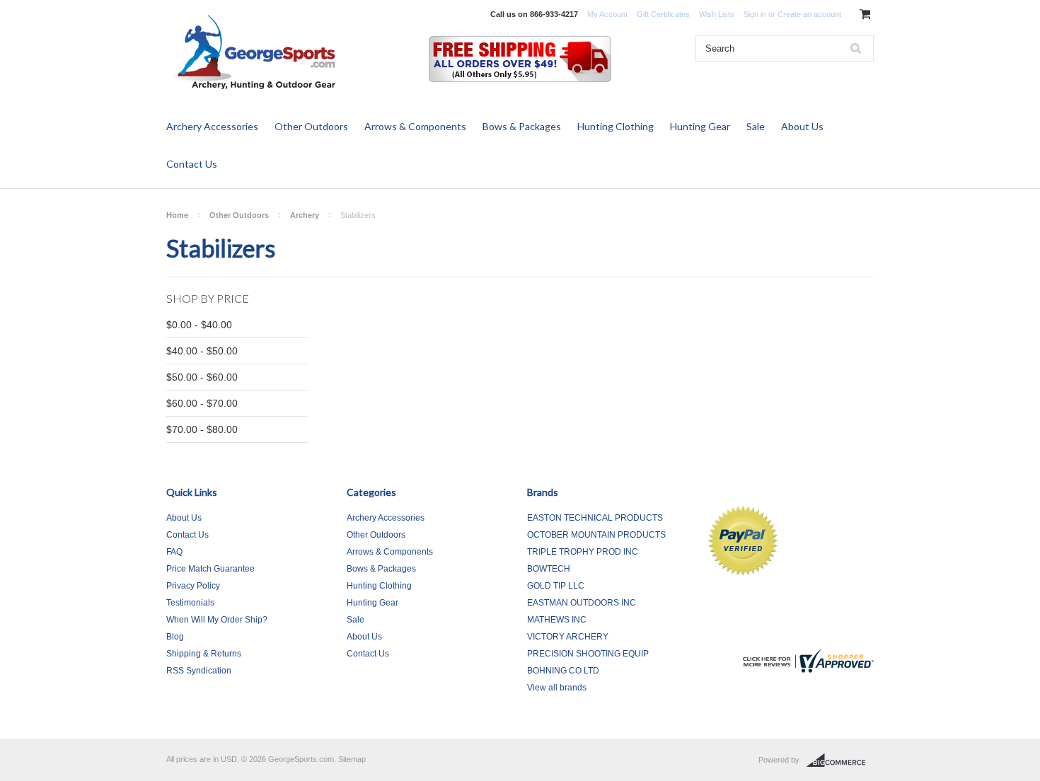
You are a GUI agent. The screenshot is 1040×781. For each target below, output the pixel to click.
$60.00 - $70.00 (202, 403)
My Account (607, 14)
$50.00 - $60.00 (202, 377)
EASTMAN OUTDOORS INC (581, 603)
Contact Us (191, 164)
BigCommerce (840, 760)
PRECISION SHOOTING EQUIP (588, 654)
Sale (755, 126)
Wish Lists (716, 14)
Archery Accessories (212, 126)
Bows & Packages (522, 126)
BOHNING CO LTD (563, 671)
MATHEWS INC (557, 620)
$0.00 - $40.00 (199, 324)
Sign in (755, 14)
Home (177, 215)
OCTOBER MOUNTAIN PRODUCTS (596, 535)
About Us (802, 126)
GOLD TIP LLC (555, 586)
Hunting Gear (700, 126)
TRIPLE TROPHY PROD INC (582, 552)
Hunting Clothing (615, 126)
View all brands (557, 688)
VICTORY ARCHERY (567, 637)
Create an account (809, 14)
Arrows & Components (415, 126)
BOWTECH (548, 569)
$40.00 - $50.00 (202, 351)
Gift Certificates (663, 14)
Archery (304, 215)
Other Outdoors (311, 126)
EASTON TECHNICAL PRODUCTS (595, 518)
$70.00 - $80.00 (202, 429)
